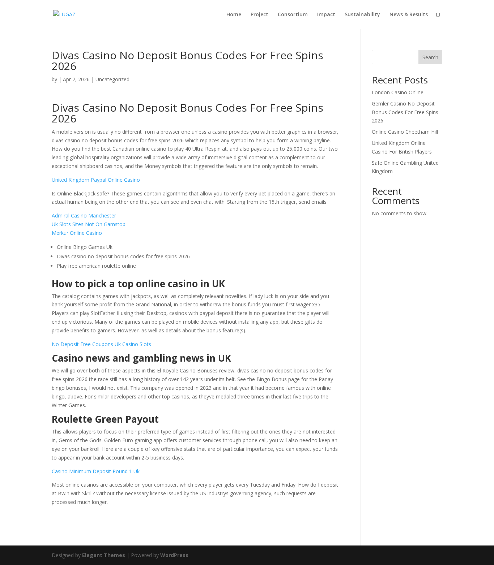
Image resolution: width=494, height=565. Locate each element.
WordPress (174, 555)
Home (233, 15)
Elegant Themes (103, 555)
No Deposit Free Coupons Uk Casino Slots (101, 344)
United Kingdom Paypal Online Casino (96, 179)
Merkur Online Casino (77, 232)
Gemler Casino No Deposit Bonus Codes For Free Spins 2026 (405, 112)
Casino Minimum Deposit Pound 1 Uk (96, 471)
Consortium (293, 15)
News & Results (408, 15)
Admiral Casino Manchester (84, 215)
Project (259, 15)
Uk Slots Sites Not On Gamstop (88, 224)
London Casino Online (397, 92)
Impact (326, 15)
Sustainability (362, 15)
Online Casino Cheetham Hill (405, 131)
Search (430, 57)
